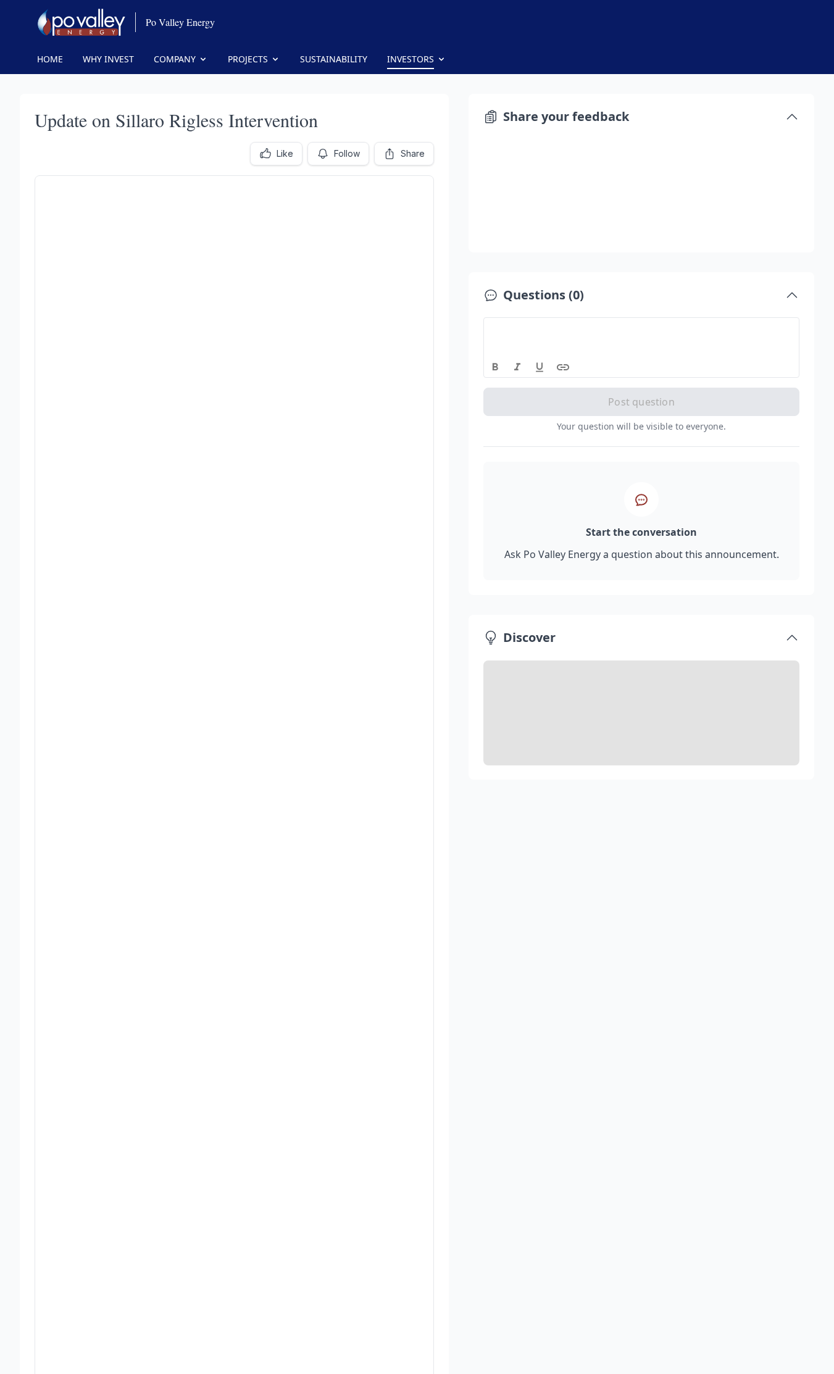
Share (413, 153)
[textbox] (642, 329)
